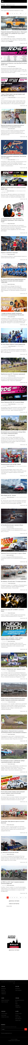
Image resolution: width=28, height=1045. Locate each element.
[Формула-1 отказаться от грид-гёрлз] (14, 243)
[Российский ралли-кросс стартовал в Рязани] (14, 516)
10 (20, 13)
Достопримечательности (19, 1000)
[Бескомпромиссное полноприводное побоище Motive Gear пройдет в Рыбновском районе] (14, 422)
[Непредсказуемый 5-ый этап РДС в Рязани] (14, 455)
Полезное (3, 1011)
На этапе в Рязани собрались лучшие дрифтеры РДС (13, 344)
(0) (26, 43)
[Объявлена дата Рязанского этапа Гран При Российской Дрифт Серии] (14, 54)
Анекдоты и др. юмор (5, 1016)
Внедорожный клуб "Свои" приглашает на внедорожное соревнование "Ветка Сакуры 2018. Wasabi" (12, 220)
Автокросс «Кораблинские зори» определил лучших (13, 669)
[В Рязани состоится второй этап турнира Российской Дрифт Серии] (14, 178)
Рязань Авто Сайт (14, 1)
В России (17, 986)
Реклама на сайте (18, 1013)
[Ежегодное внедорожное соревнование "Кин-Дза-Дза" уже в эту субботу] (14, 147)
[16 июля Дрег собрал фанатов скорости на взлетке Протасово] (14, 812)
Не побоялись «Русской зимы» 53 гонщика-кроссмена (13, 581)
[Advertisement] (14, 964)
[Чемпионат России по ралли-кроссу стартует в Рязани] (14, 544)
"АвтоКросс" (10, 41)
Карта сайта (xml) (18, 1018)
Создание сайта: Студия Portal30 (14, 1040)
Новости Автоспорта (11, 36)
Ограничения (3, 991)
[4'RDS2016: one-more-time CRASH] (14, 843)
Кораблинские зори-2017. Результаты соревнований (13, 374)
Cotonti (16, 1039)
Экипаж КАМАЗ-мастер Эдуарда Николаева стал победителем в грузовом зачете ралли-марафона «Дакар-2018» (13, 281)
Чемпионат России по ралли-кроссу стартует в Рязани (13, 553)
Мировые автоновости (5, 1000)
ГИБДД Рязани (17, 1006)
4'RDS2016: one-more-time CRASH (10, 852)
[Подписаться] (25, 1029)
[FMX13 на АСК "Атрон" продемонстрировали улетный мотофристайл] (14, 873)
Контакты (17, 1015)
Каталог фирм (3, 1015)
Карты (16, 1001)
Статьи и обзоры (4, 1013)
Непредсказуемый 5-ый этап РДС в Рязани (11, 464)
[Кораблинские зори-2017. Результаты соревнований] (14, 365)
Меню (14, 983)
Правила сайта (18, 1020)
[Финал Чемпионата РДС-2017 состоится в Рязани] (14, 393)
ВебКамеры (17, 1005)
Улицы (16, 1003)
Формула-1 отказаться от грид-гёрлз (9, 252)
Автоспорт (3, 990)
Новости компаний (4, 1001)
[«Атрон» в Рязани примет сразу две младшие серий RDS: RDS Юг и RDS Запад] (14, 85)
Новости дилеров (18, 990)
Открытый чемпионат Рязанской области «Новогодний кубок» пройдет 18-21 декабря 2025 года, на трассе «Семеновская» (14, 33)
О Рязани (17, 998)
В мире (2, 998)
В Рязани (3, 4)
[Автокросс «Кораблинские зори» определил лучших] (14, 660)
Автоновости (3, 988)
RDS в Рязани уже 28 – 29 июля (8, 495)
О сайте (17, 1011)
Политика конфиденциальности (6, 1033)
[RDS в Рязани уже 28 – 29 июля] (14, 486)
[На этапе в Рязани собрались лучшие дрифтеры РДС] (14, 335)
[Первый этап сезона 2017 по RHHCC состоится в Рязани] (14, 600)
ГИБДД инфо (3, 993)
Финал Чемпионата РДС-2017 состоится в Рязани (12, 402)
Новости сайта (17, 1016)
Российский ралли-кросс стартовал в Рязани (13, 525)
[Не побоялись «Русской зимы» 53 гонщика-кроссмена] (14, 572)
